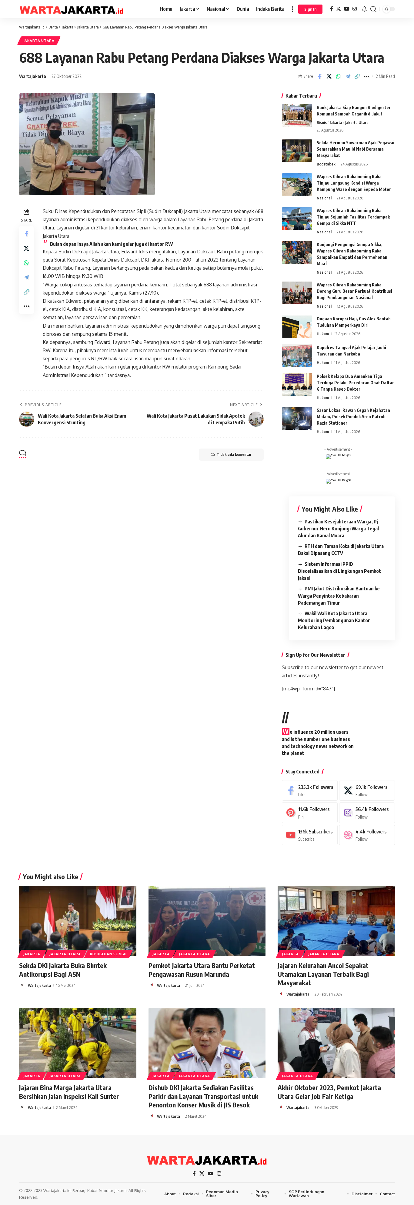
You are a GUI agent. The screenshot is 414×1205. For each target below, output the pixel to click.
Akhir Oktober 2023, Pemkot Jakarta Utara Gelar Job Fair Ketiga (329, 1091)
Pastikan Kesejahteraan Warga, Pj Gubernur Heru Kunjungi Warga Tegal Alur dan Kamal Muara (338, 529)
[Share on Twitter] (329, 76)
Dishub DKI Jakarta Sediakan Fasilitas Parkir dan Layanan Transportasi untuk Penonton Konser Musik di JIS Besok (203, 1096)
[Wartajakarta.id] (71, 9)
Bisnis (322, 122)
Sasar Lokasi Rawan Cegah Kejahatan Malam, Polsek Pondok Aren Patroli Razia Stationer (353, 417)
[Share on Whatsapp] (338, 76)
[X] (338, 9)
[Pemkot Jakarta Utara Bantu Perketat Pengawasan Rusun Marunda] (207, 921)
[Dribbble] (367, 835)
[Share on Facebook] (319, 76)
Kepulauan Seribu (108, 954)
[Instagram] (354, 9)
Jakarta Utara (39, 40)
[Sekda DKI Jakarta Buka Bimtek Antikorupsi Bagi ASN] (77, 921)
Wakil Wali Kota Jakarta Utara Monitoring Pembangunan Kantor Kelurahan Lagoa (334, 620)
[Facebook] (332, 9)
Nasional (324, 197)
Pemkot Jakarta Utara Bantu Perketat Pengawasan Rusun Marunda (202, 969)
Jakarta (336, 122)
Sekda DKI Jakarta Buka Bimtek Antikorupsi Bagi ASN (63, 969)
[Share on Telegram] (347, 76)
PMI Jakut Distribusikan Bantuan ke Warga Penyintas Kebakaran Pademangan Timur (339, 596)
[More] (366, 76)
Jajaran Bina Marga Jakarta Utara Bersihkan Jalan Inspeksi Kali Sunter (69, 1091)
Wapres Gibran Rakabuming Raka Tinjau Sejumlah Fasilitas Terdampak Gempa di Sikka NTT (353, 217)
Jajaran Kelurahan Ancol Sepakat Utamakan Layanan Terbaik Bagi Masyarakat (323, 974)
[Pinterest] (310, 812)
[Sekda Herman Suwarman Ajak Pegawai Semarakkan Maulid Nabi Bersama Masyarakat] (297, 150)
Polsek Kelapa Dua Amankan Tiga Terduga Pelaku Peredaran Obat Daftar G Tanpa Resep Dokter (355, 383)
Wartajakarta (32, 76)
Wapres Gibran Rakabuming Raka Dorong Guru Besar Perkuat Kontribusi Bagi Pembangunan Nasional (354, 291)
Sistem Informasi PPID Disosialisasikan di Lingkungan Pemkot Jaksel (339, 571)
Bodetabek (326, 164)
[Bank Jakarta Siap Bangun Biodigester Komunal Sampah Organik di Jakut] (297, 115)
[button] (292, 9)
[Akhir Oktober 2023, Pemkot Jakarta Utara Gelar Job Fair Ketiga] (336, 1043)
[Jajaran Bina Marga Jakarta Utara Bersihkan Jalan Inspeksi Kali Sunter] (77, 1043)
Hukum (323, 333)
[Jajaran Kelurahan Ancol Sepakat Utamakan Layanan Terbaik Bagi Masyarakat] (336, 921)
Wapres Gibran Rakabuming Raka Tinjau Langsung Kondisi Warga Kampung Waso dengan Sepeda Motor (354, 183)
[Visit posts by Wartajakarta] (22, 985)
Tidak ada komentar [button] (234, 454)
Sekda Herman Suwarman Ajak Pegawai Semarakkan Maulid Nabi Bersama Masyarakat (355, 149)
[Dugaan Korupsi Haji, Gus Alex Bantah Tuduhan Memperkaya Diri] (297, 326)
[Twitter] (367, 790)
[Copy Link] (357, 76)
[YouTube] (346, 9)
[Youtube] (310, 835)
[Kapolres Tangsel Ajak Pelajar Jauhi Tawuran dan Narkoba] (297, 355)
